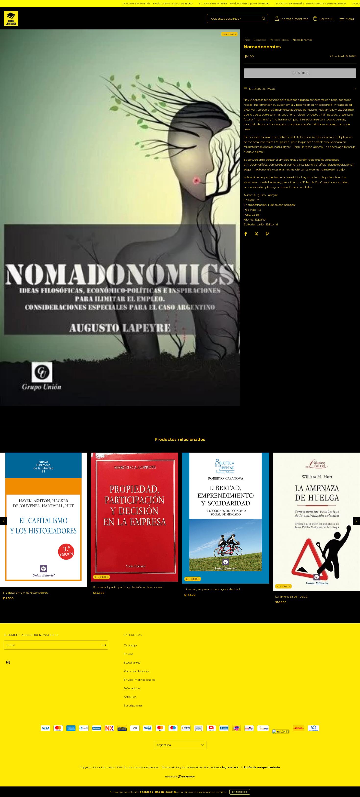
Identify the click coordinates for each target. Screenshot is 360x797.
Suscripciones (133, 705)
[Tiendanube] (180, 777)
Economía (260, 39)
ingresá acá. (230, 767)
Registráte (301, 19)
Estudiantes (132, 662)
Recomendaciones (136, 671)
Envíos (128, 654)
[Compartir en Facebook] (246, 233)
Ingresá (286, 19)
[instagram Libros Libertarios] (8, 662)
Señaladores (132, 688)
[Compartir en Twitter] (256, 233)
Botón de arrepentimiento (261, 767)
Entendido (240, 792)
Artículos (130, 697)
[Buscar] (263, 18)
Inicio (247, 39)
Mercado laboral (279, 39)
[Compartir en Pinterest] (267, 233)
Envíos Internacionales (139, 679)
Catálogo (130, 645)
